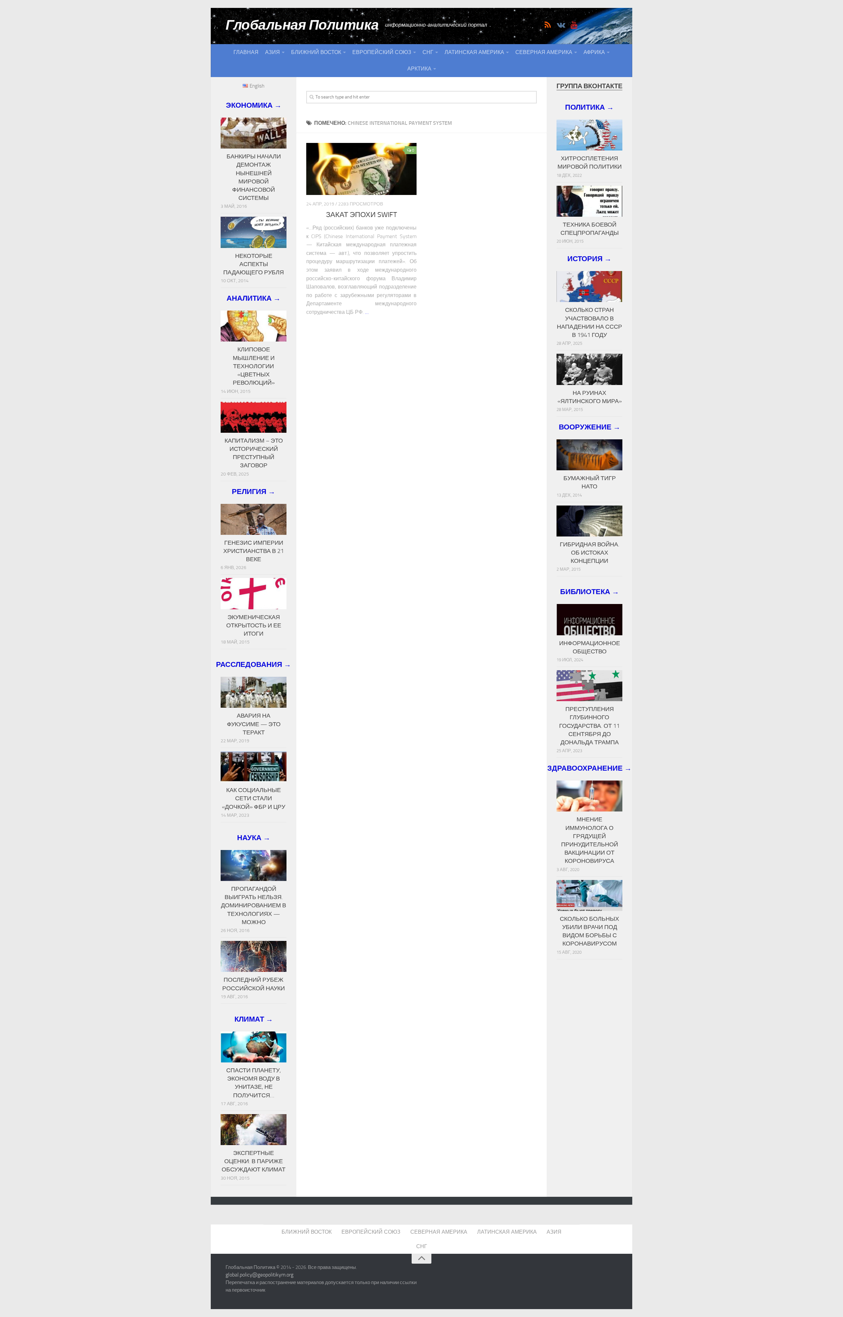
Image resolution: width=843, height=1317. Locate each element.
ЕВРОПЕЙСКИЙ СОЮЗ (381, 52)
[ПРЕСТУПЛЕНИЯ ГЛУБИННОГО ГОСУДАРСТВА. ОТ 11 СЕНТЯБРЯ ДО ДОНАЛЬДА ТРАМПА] (589, 685)
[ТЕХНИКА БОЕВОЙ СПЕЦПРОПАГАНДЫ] (589, 201)
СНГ (427, 52)
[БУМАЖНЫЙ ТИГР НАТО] (589, 454)
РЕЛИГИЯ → (253, 491)
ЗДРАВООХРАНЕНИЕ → (589, 768)
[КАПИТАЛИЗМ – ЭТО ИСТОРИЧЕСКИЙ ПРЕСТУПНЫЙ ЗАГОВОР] (253, 417)
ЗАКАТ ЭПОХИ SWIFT (361, 214)
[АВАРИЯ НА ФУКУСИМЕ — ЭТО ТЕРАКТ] (253, 692)
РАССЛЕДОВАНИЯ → (253, 664)
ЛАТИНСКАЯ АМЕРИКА (474, 52)
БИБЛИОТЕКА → (589, 591)
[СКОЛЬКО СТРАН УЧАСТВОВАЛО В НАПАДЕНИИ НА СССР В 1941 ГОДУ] (589, 286)
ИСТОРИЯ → (589, 258)
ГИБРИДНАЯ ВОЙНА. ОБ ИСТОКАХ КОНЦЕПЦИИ (589, 552)
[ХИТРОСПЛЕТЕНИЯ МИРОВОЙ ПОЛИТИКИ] (589, 135)
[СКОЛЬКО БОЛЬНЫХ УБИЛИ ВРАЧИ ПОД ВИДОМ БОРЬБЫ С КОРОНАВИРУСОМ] (589, 895)
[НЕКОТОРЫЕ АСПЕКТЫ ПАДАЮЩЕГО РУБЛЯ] (253, 232)
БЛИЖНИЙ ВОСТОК (316, 52)
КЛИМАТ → (253, 1019)
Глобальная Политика (302, 25)
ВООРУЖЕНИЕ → (589, 427)
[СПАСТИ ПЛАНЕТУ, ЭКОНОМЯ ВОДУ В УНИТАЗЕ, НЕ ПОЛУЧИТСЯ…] (253, 1046)
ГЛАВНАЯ (245, 52)
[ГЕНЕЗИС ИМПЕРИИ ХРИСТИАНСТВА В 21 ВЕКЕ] (253, 519)
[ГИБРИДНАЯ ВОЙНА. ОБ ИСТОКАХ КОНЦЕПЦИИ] (589, 521)
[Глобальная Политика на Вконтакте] (561, 25)
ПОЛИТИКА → (589, 107)
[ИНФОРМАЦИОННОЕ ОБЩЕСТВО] (589, 619)
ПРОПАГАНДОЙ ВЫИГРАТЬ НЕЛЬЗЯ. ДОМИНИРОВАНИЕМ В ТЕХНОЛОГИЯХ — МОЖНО (253, 905)
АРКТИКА (419, 69)
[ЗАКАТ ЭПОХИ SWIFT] (361, 169)
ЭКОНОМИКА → (254, 105)
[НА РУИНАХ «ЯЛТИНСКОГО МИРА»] (589, 369)
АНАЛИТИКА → (254, 298)
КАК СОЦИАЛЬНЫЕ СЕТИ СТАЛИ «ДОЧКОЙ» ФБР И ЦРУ (253, 798)
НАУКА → (253, 837)
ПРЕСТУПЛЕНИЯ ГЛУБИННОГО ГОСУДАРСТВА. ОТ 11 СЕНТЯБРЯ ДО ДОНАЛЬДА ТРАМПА (589, 725)
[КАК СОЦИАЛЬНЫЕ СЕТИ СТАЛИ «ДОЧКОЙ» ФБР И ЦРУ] (253, 766)
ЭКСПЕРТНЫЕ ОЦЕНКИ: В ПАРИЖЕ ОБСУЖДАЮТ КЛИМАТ (254, 1161)
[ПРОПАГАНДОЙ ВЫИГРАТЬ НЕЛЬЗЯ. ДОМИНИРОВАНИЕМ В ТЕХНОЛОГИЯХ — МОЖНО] (253, 865)
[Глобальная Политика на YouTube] (574, 25)
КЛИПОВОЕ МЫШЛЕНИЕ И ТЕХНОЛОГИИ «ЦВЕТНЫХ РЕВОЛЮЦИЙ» (254, 366)
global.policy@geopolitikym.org (259, 1275)
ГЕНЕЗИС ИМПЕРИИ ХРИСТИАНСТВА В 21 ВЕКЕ (253, 551)
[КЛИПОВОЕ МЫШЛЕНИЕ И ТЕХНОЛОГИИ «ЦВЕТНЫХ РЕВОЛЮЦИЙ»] (253, 326)
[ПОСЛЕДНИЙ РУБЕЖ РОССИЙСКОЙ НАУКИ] (253, 956)
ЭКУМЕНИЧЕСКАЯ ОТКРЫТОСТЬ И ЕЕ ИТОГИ (253, 625)
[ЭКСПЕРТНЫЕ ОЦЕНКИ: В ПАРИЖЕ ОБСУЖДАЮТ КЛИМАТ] (253, 1129)
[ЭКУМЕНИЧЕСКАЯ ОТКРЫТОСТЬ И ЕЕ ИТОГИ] (253, 593)
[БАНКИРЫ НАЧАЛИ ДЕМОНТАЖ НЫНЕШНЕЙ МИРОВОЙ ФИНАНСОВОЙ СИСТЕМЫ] (253, 133)
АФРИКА (594, 52)
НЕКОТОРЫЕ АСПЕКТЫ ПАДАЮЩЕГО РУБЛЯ (253, 264)
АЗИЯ (272, 52)
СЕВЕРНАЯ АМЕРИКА (543, 52)
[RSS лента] (548, 25)
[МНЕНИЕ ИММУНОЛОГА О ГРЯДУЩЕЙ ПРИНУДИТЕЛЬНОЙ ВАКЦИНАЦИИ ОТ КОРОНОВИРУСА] (589, 796)
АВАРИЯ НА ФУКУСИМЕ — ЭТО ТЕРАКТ (254, 724)
